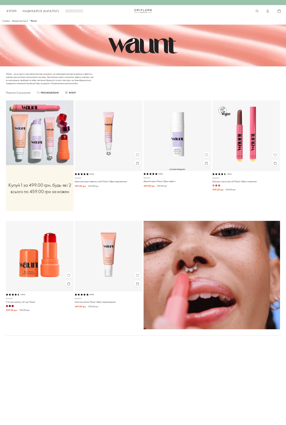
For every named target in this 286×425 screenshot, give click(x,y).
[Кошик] (279, 11)
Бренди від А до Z (20, 20)
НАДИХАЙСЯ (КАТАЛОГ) (41, 11)
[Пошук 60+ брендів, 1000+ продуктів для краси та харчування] (257, 11)
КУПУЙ (12, 11)
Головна (6, 20)
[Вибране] (137, 155)
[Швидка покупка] (137, 163)
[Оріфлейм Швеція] (143, 11)
